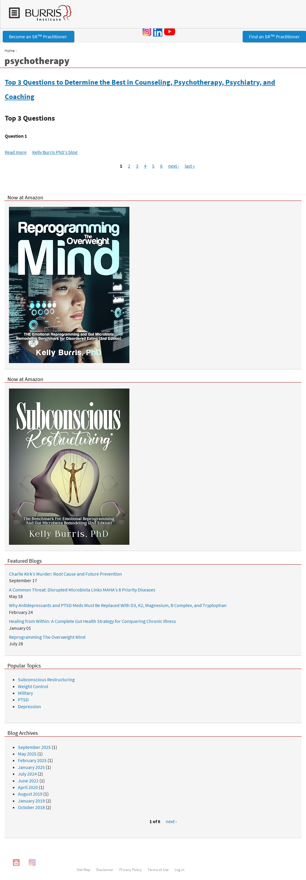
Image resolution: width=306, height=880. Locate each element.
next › (173, 166)
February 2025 (32, 760)
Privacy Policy (130, 869)
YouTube (170, 31)
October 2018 (31, 807)
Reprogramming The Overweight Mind (47, 637)
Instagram (147, 32)
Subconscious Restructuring (46, 679)
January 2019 (31, 801)
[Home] (45, 15)
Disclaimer (104, 869)
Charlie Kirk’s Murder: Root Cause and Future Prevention (65, 574)
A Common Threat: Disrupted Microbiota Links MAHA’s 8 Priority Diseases (82, 590)
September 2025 (34, 747)
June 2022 (28, 781)
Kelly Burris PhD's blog (54, 152)
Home (9, 50)
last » (190, 166)
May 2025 (27, 754)
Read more (16, 152)
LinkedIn (157, 32)
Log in (179, 869)
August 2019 (30, 794)
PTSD (23, 700)
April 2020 (28, 787)
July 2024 (27, 774)
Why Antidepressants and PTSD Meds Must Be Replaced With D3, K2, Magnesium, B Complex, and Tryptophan (118, 605)
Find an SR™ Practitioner (274, 37)
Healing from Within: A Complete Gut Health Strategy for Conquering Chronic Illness (92, 621)
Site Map (83, 869)
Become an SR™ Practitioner (38, 37)
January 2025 (31, 767)
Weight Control (33, 686)
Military (25, 693)
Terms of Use (158, 869)
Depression (29, 706)
